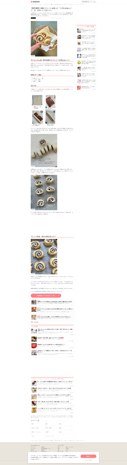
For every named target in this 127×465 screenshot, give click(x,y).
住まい (67, 449)
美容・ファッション (69, 447)
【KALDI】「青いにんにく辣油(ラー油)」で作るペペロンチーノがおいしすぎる (88, 75)
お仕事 (67, 448)
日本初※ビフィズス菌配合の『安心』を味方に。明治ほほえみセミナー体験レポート (54, 351)
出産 (58, 449)
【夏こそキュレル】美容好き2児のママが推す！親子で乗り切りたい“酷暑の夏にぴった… (54, 330)
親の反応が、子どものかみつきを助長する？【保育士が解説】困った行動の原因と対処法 (89, 62)
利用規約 (43, 449)
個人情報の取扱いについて (46, 448)
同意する (88, 456)
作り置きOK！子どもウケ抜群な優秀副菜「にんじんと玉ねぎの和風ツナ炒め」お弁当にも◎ (89, 37)
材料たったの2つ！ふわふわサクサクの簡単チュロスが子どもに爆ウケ (54, 395)
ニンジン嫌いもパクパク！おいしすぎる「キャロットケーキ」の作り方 (54, 408)
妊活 (58, 447)
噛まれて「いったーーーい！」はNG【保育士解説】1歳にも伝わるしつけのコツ (88, 30)
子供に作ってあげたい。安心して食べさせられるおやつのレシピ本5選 (54, 388)
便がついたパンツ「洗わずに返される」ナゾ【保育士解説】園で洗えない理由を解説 (89, 56)
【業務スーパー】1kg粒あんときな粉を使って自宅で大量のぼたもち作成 (54, 301)
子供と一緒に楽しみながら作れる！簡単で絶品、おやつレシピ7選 (53, 401)
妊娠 (58, 448)
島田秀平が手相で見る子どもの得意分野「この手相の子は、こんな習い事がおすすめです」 (89, 81)
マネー (67, 451)
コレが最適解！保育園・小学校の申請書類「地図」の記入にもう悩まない (89, 49)
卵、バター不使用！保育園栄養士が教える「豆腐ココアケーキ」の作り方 (54, 381)
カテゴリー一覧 (33, 451)
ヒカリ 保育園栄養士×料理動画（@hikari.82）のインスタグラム (46, 291)
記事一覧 (32, 449)
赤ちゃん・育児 (60, 451)
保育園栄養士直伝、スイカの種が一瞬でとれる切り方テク (89, 87)
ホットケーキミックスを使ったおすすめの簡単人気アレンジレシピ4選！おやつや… (54, 309)
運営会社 (43, 447)
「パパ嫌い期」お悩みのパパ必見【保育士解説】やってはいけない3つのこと (88, 69)
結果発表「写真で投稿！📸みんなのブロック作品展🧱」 (50, 338)
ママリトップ (33, 447)
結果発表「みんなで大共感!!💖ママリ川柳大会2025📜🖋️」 (51, 344)
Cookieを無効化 (88, 460)
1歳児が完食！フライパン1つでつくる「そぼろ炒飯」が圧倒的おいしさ (89, 43)
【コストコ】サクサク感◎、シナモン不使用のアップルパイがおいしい (54, 316)
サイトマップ (33, 448)
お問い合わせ (43, 451)
